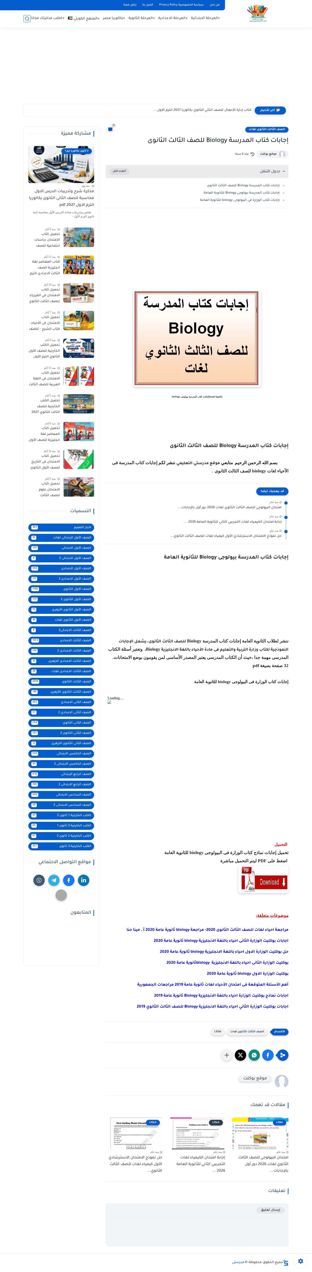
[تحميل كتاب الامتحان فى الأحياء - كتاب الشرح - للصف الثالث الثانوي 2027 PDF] (78, 320)
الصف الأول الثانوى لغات (61, 620)
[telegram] (54, 880)
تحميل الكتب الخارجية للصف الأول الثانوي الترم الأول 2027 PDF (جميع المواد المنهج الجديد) (44, 352)
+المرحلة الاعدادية (173, 18)
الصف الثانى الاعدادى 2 (61, 712)
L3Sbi (217, 1031)
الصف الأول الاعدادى (61, 568)
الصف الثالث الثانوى (61, 682)
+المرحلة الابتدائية (205, 18)
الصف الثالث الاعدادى (61, 640)
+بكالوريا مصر (114, 18)
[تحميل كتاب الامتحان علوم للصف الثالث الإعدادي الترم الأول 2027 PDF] (78, 487)
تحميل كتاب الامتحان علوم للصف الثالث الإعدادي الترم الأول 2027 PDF (45, 490)
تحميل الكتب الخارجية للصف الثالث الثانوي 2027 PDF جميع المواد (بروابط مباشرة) (46, 407)
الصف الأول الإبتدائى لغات (61, 538)
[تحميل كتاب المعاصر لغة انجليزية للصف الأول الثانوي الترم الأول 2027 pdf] (78, 431)
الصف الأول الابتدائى (61, 548)
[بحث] (27, 18)
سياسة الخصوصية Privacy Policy (181, 5)
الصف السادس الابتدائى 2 (61, 805)
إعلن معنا (129, 5)
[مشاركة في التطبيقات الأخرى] (227, 1055)
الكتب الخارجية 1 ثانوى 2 (61, 815)
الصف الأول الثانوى (61, 589)
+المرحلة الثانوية (142, 18)
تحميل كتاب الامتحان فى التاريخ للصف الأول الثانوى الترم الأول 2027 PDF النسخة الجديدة (44, 463)
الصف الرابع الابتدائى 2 (61, 784)
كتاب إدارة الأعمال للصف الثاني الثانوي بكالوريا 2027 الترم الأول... (202, 110)
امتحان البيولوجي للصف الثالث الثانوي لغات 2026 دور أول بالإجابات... (230, 508)
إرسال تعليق (270, 1210)
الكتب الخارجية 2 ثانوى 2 (61, 836)
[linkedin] (83, 880)
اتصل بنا (147, 5)
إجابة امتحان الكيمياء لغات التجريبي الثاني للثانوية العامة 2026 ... (233, 522)
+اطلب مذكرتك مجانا (47, 18)
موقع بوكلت (268, 154)
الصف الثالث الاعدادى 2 (61, 651)
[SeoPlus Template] (285, 1263)
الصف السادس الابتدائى (61, 795)
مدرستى (238, 1262)
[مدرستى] (258, 13)
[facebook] (68, 880)
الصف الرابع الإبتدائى (61, 774)
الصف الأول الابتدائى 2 (62, 558)
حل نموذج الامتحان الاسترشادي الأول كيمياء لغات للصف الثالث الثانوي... (226, 536)
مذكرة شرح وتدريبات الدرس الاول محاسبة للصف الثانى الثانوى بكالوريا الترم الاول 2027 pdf (61, 198)
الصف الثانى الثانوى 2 (61, 733)
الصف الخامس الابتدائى (61, 754)
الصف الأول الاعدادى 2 (61, 579)
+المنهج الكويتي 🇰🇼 (84, 19)
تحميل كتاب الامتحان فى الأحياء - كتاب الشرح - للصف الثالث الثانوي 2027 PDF (44, 324)
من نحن (215, 5)
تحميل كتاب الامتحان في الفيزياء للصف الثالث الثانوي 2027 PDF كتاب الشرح (44, 296)
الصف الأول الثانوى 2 (61, 599)
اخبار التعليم (61, 527)
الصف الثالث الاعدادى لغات (61, 671)
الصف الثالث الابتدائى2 (62, 630)
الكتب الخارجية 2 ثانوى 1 (61, 826)
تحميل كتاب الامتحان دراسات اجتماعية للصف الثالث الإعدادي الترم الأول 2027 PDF (45, 241)
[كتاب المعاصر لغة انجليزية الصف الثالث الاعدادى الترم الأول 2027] (78, 265)
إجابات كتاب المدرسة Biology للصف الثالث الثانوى (243, 185)
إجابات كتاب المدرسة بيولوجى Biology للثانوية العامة (241, 193)
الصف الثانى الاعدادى (61, 702)
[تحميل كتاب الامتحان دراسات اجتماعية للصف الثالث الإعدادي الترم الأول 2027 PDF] (78, 237)
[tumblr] (39, 880)
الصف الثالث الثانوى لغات (267, 129)
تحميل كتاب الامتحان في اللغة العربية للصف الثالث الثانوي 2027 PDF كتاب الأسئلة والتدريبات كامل (44, 379)
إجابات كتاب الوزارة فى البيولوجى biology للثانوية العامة (240, 200)
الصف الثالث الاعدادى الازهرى (61, 661)
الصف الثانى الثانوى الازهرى (61, 743)
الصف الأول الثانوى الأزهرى (61, 610)
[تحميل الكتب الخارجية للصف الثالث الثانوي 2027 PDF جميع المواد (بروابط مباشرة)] (78, 404)
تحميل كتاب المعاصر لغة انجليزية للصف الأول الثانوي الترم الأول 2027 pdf (44, 435)
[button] (268, 1055)
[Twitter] (61, 895)
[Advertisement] (156, 69)
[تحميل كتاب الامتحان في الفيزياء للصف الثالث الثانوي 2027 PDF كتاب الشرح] (78, 293)
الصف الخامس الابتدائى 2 (61, 764)
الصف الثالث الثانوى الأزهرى (61, 692)
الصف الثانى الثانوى (61, 723)
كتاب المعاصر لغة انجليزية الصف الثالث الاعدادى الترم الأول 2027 (45, 269)
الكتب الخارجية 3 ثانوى (61, 846)
